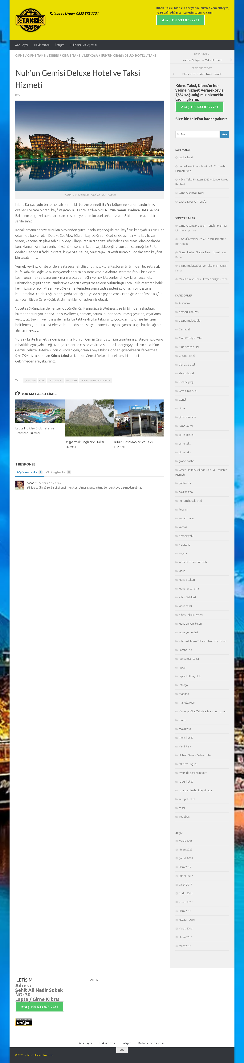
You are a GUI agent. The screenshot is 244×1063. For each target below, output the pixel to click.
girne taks (185, 443)
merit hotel (186, 737)
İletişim (59, 45)
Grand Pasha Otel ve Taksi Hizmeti (200, 252)
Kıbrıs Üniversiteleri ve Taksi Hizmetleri (202, 239)
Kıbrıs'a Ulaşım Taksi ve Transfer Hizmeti (203, 641)
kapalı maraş (186, 518)
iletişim (183, 509)
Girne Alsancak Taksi (191, 192)
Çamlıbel (184, 329)
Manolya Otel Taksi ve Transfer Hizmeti (203, 711)
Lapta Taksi (186, 157)
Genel (182, 399)
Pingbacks (60, 472)
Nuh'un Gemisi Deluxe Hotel (95, 380)
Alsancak (184, 303)
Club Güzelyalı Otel (191, 338)
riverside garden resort (193, 772)
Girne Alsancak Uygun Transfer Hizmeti (203, 225)
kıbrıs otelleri (55, 380)
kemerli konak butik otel (194, 562)
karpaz (183, 527)
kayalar (183, 553)
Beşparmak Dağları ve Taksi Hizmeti (201, 265)
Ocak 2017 (185, 884)
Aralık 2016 (186, 893)
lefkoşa (91, 55)
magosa (184, 693)
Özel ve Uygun (188, 764)
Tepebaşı (184, 816)
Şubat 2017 (186, 875)
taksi (152, 55)
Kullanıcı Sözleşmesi (83, 45)
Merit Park (185, 746)
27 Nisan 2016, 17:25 (50, 483)
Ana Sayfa (22, 45)
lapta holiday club (190, 676)
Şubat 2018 (186, 858)
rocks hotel (186, 781)
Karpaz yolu (186, 535)
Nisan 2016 (185, 937)
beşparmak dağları (190, 320)
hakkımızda (186, 492)
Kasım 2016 (186, 902)
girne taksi (36, 55)
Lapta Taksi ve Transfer (193, 201)
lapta (182, 667)
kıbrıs (54, 55)
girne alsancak (187, 417)
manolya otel (187, 702)
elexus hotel (186, 373)
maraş (182, 720)
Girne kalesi (186, 426)
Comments (31, 472)
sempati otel (187, 799)
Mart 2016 (185, 946)
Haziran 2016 (187, 919)
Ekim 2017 (185, 867)
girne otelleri (186, 434)
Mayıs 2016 (186, 928)
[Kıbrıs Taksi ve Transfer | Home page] (30, 20)
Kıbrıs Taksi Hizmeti (191, 614)
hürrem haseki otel (190, 500)
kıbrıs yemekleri (188, 632)
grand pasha (186, 461)
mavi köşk (185, 728)
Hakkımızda (42, 45)
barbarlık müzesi (189, 311)
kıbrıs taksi (71, 55)
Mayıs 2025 (186, 840)
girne (19, 55)
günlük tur (185, 483)
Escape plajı (186, 382)
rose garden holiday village (195, 790)
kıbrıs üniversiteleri (190, 623)
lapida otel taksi (189, 658)
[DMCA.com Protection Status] (23, 1025)
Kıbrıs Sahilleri (187, 597)
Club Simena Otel (189, 347)
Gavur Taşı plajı (188, 390)
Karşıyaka (184, 544)
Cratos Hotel (187, 355)
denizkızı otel (187, 364)
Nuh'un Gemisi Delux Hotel (123, 55)
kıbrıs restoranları (189, 588)
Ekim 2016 (185, 910)
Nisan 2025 (185, 849)
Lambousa (185, 649)
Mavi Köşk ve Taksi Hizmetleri (197, 279)
